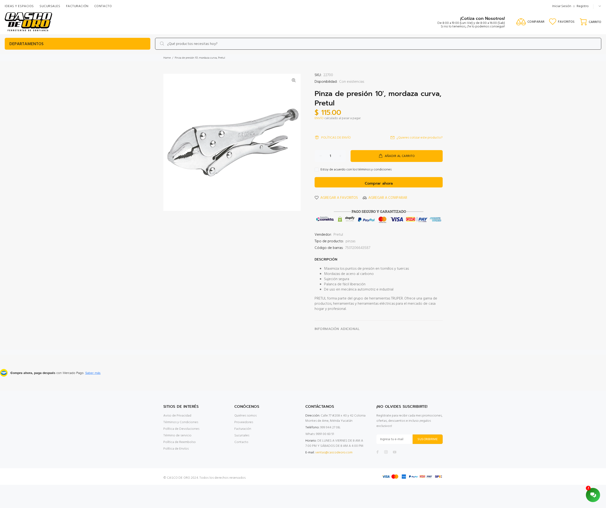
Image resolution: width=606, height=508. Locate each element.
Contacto (241, 442)
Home (167, 58)
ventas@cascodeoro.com (333, 452)
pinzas (350, 241)
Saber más (93, 372)
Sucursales (241, 435)
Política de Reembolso (179, 442)
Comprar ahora (379, 183)
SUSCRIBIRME (428, 439)
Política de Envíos (176, 449)
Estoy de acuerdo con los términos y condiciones (356, 169)
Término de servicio (177, 435)
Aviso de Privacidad (177, 415)
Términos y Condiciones (180, 422)
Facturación (242, 429)
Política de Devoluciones (181, 429)
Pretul (338, 235)
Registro (583, 6)
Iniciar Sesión (561, 6)
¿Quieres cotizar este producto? (420, 137)
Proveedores (243, 422)
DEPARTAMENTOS (26, 44)
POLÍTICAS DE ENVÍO (336, 137)
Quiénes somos (245, 415)
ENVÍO (319, 118)
